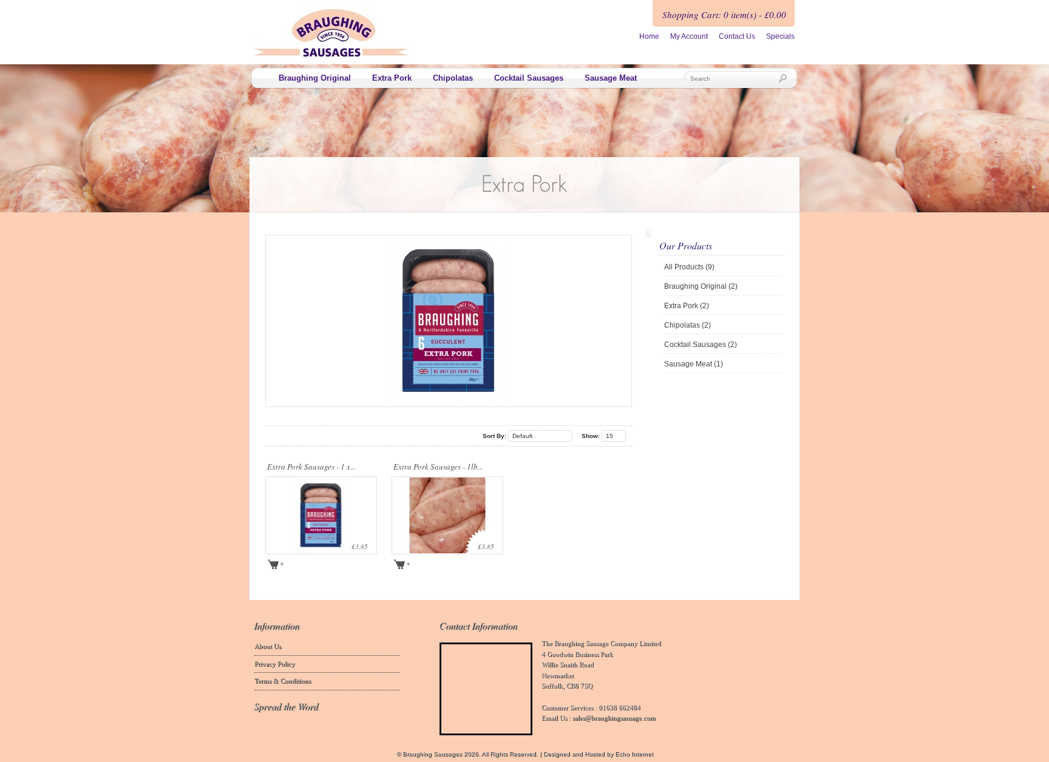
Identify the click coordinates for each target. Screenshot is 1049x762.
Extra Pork (392, 78)
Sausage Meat (611, 78)
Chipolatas (453, 78)
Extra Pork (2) (686, 306)
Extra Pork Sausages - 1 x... (311, 466)
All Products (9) (689, 267)
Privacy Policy (274, 663)
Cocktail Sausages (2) (700, 344)
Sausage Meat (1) (693, 364)
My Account (689, 36)
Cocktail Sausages (528, 78)
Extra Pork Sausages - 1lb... (438, 466)
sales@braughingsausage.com (614, 717)
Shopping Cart (690, 14)
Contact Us (737, 36)
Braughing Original (315, 78)
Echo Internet (634, 753)
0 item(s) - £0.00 (755, 14)
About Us (267, 646)
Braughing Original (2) (701, 286)
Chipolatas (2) (687, 325)
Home (649, 36)
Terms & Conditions (282, 680)
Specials (780, 36)
